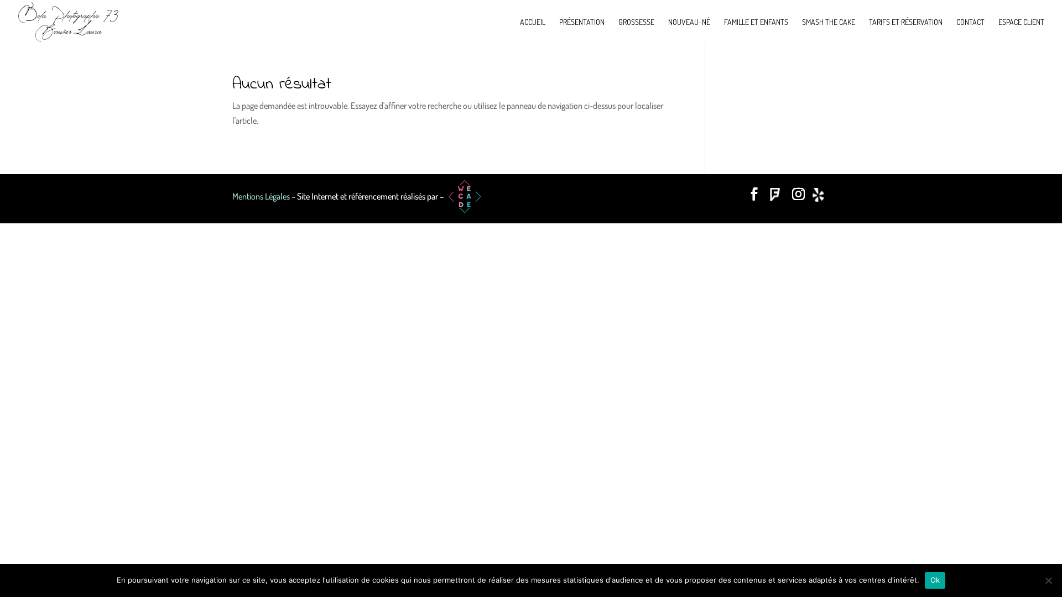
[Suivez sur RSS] (821, 197)
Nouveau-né (689, 22)
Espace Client (1021, 22)
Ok (935, 579)
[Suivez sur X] (776, 197)
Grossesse (636, 22)
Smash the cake (828, 22)
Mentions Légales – (264, 196)
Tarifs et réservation (906, 22)
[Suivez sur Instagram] (799, 197)
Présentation (582, 22)
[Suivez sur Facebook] (754, 197)
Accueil (532, 22)
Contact (970, 22)
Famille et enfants (756, 22)
